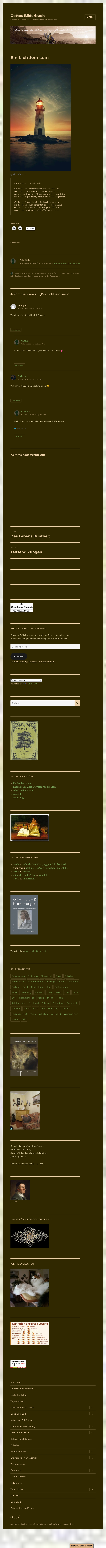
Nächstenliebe (26, 998)
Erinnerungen (35, 981)
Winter (15, 1019)
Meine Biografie (18, 1477)
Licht (67, 992)
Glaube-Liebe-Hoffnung (22, 1426)
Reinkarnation (19, 1003)
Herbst (15, 992)
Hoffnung (27, 992)
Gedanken (72, 981)
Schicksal (34, 1003)
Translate (32, 683)
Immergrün (29, 878)
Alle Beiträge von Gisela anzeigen (67, 263)
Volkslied (43, 1014)
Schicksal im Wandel (23, 790)
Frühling (50, 981)
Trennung (53, 1008)
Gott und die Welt (19, 1433)
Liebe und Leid (18, 1414)
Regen (59, 998)
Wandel (17, 794)
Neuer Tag (18, 797)
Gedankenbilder (18, 1395)
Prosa (50, 998)
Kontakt (14, 1495)
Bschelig (22, 376)
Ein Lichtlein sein (62, 273)
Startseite (15, 1382)
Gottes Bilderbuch (27, 15)
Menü (90, 17)
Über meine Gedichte (21, 1389)
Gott (49, 987)
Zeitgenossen (17, 1464)
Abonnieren (18, 656)
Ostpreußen (16, 1483)
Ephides (69, 976)
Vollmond (56, 1014)
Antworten (16, 330)
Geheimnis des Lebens (43, 273)
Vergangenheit (19, 1014)
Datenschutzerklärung (22, 1508)
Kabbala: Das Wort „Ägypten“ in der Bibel (34, 787)
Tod (43, 1008)
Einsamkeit (46, 976)
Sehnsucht (72, 1003)
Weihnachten (71, 1014)
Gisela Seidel (27, 276)
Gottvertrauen (62, 987)
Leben (58, 992)
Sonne (27, 1008)
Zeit (24, 1019)
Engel (58, 976)
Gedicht (18, 276)
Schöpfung (58, 1003)
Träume (65, 1008)
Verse (58, 276)
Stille (35, 1008)
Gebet (61, 981)
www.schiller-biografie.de (35, 951)
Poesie (52, 276)
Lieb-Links (15, 1502)
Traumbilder (16, 1489)
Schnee (46, 1003)
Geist (25, 987)
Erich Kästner (18, 981)
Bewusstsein (18, 976)
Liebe (75, 992)
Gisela (16, 273)
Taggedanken (17, 1401)
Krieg (49, 992)
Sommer (16, 1008)
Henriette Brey (18, 1451)
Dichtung (33, 976)
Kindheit (39, 992)
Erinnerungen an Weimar (23, 1458)
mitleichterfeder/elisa (24, 875)
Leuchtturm (39, 276)
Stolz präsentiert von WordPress (62, 1524)
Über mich (15, 1470)
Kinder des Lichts (22, 783)
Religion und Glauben (21, 1439)
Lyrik (47, 276)
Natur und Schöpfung (21, 1420)
